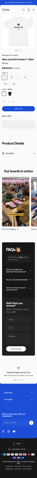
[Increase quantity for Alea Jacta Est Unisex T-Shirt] (13, 101)
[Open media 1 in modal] (31, 18)
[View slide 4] (22, 380)
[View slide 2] (17, 380)
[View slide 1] (15, 380)
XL (25, 77)
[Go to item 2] (18, 50)
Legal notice (17, 469)
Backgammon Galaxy (10, 55)
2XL (5, 84)
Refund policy (9, 466)
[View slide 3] (19, 380)
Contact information (27, 469)
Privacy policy (17, 466)
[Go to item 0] (16, 50)
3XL (14, 84)
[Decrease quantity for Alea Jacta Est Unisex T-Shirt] (4, 101)
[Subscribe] (31, 423)
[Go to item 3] (21, 50)
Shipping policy (9, 469)
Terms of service (27, 466)
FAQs (21, 257)
